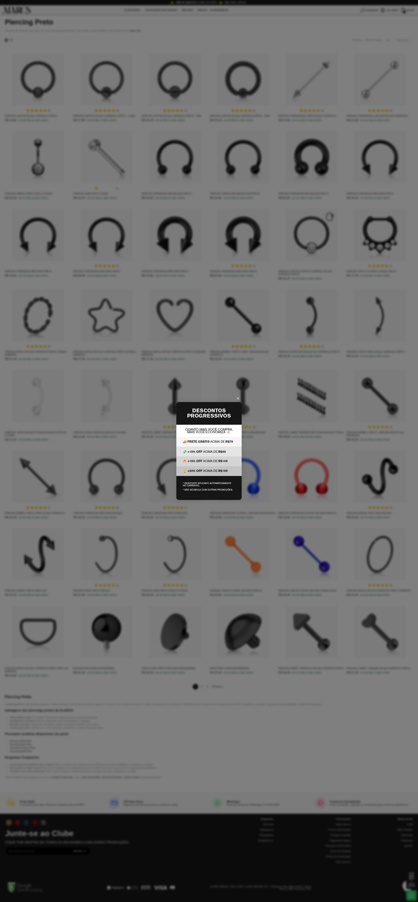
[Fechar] (238, 398)
